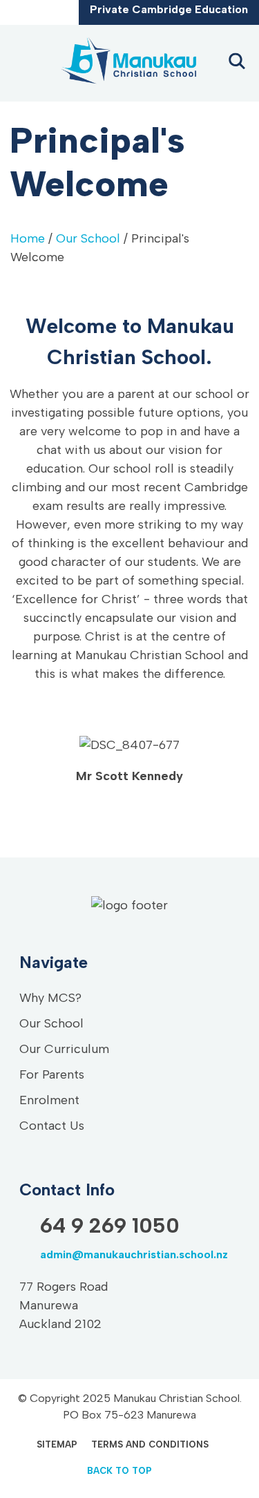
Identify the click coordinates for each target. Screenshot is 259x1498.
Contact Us (51, 1125)
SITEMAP (57, 1444)
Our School (88, 238)
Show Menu (22, 63)
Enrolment (49, 1100)
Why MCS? (50, 997)
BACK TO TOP (119, 1471)
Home (27, 238)
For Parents (51, 1074)
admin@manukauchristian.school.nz (45, 14)
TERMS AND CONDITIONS (150, 1444)
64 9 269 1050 (24, 14)
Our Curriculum (64, 1048)
